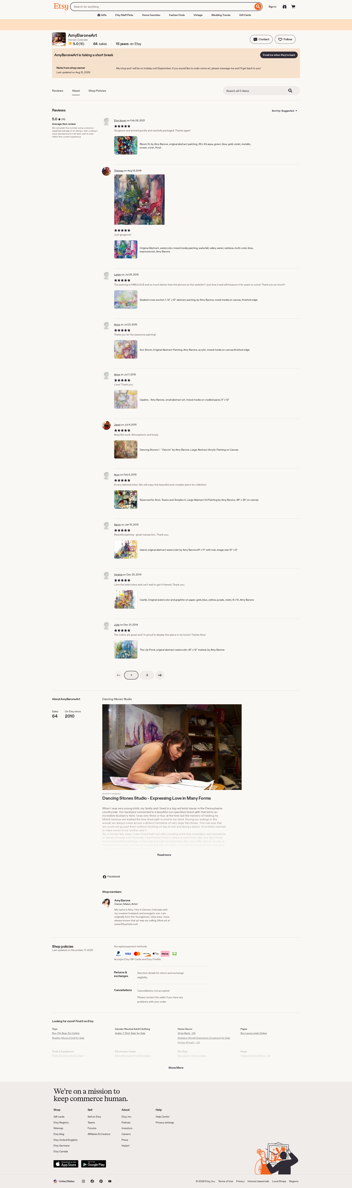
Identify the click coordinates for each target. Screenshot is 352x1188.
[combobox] (162, 6)
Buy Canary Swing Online (192, 1055)
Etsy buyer (120, 120)
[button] (261, 39)
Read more (164, 855)
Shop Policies (97, 90)
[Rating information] (70, 44)
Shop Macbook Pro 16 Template (133, 1055)
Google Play (93, 1164)
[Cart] (293, 6)
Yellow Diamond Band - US (256, 1055)
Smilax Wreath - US (189, 1042)
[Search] (258, 6)
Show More (176, 1067)
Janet (117, 424)
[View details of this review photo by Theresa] (139, 199)
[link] (118, 675)
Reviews (57, 90)
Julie (117, 624)
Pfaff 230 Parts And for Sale (67, 1055)
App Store (66, 1164)
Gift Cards (245, 15)
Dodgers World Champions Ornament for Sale (204, 1037)
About (76, 90)
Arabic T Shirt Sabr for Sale (130, 1033)
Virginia (118, 574)
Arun (117, 474)
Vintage (198, 15)
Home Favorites (151, 15)
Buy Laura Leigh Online (254, 1033)
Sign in (272, 6)
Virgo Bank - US (186, 1033)
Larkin (117, 274)
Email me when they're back (279, 54)
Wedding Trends (220, 15)
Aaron (117, 524)
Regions (293, 1181)
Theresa (118, 170)
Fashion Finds (177, 15)
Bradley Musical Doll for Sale (68, 1037)
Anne (117, 324)
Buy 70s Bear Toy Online (66, 1033)
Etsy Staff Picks (124, 15)
